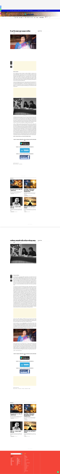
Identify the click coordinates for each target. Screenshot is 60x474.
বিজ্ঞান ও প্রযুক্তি (15, 10)
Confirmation (25, 456)
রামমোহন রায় (27, 294)
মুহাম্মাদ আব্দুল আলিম (12, 193)
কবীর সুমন (23, 388)
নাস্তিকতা (18, 10)
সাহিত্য (23, 10)
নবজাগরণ (14, 242)
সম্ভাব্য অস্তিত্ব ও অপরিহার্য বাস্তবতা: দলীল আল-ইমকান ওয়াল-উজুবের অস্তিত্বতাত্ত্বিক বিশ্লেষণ (29, 190)
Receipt (25, 458)
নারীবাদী (29, 388)
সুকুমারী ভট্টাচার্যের (21, 277)
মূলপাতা (10, 10)
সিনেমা (22, 10)
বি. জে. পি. (14, 73)
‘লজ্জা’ (32, 74)
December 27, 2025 (16, 193)
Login (49, 10)
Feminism (16, 388)
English (11, 458)
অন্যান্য (25, 10)
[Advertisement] (30, 5)
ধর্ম (23, 17)
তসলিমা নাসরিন (17, 74)
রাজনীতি (20, 10)
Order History (25, 457)
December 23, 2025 (30, 195)
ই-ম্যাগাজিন (27, 10)
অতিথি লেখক (25, 436)
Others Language (30, 10)
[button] (58, 472)
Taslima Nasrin (19, 388)
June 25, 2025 (17, 242)
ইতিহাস (12, 10)
